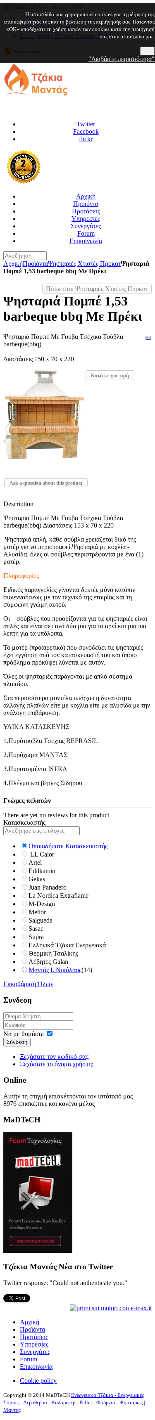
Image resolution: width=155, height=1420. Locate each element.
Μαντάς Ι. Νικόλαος (55, 969)
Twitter (85, 124)
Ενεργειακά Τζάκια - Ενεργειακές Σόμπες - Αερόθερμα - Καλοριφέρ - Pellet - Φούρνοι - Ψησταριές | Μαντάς (74, 1402)
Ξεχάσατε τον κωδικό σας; (55, 1056)
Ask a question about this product (46, 483)
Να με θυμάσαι (23, 1033)
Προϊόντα (35, 263)
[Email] (148, 339)
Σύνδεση (17, 1042)
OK (147, 51)
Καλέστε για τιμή (110, 376)
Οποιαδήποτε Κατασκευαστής (68, 846)
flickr (86, 138)
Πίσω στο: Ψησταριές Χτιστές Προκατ (97, 288)
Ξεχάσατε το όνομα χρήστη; (56, 1063)
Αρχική (13, 263)
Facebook (86, 131)
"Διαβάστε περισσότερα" (121, 58)
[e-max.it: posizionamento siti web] (111, 1307)
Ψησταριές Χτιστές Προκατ (84, 263)
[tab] (77, 822)
